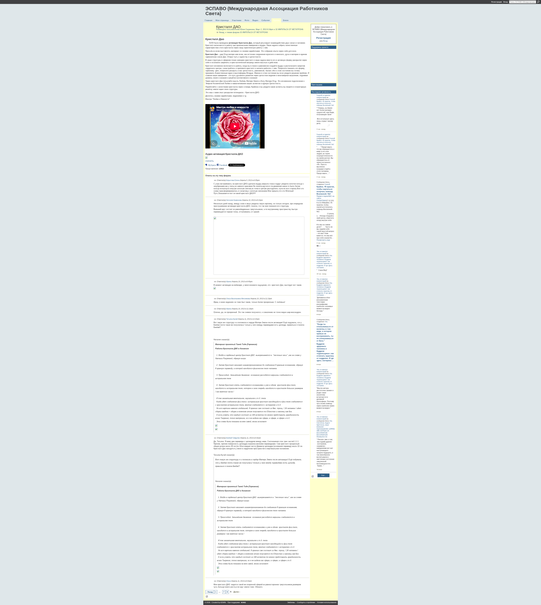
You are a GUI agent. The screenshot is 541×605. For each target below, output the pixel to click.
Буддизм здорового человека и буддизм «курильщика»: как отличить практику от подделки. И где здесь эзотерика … (325, 352)
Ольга (228, 581)
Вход (505, 2)
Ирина (228, 282)
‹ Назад (209, 592)
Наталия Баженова (234, 200)
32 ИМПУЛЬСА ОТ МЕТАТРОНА (289, 29)
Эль (318, 251)
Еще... (323, 475)
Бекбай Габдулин (233, 438)
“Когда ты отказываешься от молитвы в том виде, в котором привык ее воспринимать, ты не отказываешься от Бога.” (325, 332)
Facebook (223, 165)
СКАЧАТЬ (209, 161)
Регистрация (496, 2)
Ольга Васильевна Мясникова (238, 298)
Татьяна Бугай (232, 319)
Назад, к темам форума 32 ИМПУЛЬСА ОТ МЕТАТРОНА (243, 32)
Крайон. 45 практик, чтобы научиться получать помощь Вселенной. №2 (326, 103)
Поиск (538, 2)
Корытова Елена (233, 180)
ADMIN (223, 602)
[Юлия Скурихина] (209, 33)
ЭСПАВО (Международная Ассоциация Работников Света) (266, 11)
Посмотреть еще (323, 240)
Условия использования (326, 602)
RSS (207, 596)
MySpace (212, 165)
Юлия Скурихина (247, 29)
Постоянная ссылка (215, 180)
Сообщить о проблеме (306, 602)
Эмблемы (291, 602)
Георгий (319, 95)
